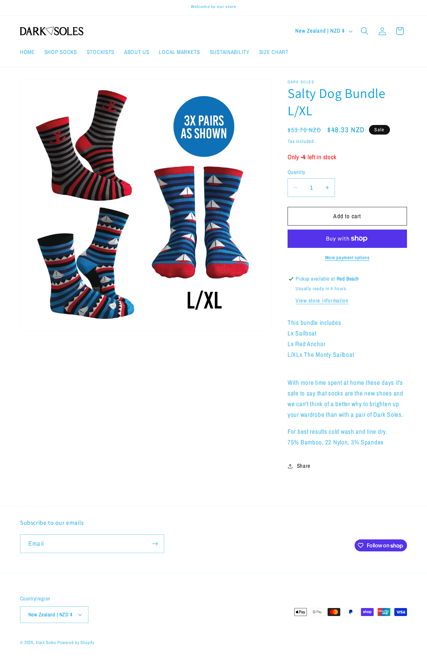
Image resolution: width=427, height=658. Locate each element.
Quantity (296, 172)
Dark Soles (46, 642)
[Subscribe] (155, 543)
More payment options (347, 257)
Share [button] (304, 465)
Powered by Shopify (75, 642)
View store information (322, 300)
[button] (364, 31)
